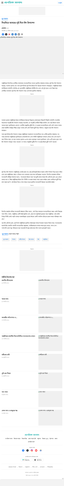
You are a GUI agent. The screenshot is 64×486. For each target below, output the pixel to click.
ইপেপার (51, 439)
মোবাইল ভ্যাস (31, 442)
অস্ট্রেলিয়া (45, 239)
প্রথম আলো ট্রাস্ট (32, 439)
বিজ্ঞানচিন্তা (24, 439)
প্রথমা (56, 439)
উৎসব (13, 239)
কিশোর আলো (17, 439)
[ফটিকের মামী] (50, 362)
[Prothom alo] (13, 3)
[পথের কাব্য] (50, 306)
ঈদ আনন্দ (31, 239)
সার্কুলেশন (27, 467)
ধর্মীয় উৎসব (22, 239)
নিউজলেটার (50, 467)
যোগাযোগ (42, 467)
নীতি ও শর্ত (34, 467)
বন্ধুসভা (39, 439)
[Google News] (40, 451)
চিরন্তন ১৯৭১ (45, 439)
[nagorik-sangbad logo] (32, 435)
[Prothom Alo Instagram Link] (32, 450)
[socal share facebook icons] (3, 35)
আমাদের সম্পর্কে (12, 467)
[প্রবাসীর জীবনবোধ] (50, 287)
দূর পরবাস (5, 19)
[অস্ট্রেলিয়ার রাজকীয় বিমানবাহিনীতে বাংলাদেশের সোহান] (50, 343)
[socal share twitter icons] (6, 35)
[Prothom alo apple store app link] (38, 460)
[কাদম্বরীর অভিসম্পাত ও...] (50, 324)
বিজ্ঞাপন (20, 467)
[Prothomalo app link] (26, 460)
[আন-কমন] (50, 399)
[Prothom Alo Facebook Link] (24, 450)
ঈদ (38, 239)
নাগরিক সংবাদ (8, 439)
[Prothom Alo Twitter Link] (28, 450)
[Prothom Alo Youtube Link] (37, 450)
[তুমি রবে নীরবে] (50, 380)
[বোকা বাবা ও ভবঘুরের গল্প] (50, 418)
